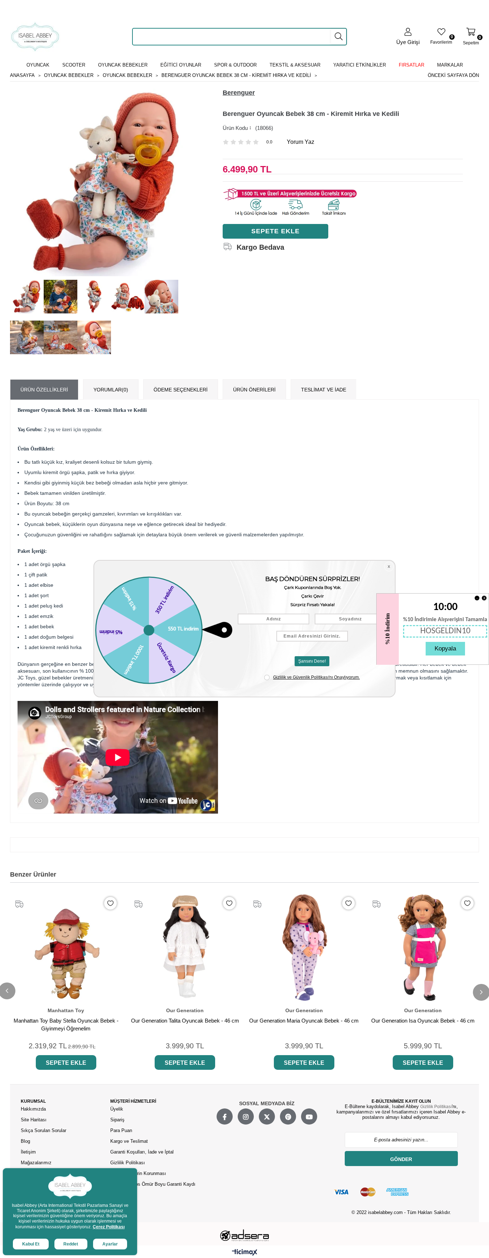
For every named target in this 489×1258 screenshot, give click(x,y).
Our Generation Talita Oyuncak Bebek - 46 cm (185, 1021)
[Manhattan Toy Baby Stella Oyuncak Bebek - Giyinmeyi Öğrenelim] (66, 948)
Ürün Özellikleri (44, 389)
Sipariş (117, 1119)
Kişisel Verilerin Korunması (138, 1173)
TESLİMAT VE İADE (323, 389)
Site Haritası (34, 1119)
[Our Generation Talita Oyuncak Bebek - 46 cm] (185, 948)
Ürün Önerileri (254, 389)
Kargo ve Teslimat (129, 1141)
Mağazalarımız (36, 1162)
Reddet (70, 1244)
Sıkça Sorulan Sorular (43, 1130)
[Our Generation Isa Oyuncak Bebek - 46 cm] (423, 948)
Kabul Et (30, 1244)
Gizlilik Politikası (127, 1162)
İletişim (28, 1152)
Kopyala (445, 648)
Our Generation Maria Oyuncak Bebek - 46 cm (304, 1021)
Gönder (401, 1159)
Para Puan (121, 1130)
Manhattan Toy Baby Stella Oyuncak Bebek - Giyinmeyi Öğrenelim (66, 1025)
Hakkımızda (33, 1109)
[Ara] (338, 36)
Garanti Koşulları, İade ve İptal (142, 1152)
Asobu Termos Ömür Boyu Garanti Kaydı (152, 1184)
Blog (25, 1141)
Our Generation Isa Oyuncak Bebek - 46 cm (423, 1021)
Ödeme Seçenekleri (181, 389)
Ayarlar (110, 1244)
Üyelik (116, 1109)
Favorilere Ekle (110, 903)
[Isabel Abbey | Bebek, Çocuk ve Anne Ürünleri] (35, 36)
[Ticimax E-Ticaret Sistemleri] (244, 1252)
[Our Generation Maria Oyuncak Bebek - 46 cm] (304, 948)
